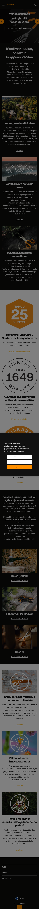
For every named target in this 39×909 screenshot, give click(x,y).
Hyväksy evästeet (19, 467)
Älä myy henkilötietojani (19, 456)
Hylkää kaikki (19, 461)
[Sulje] (34, 435)
